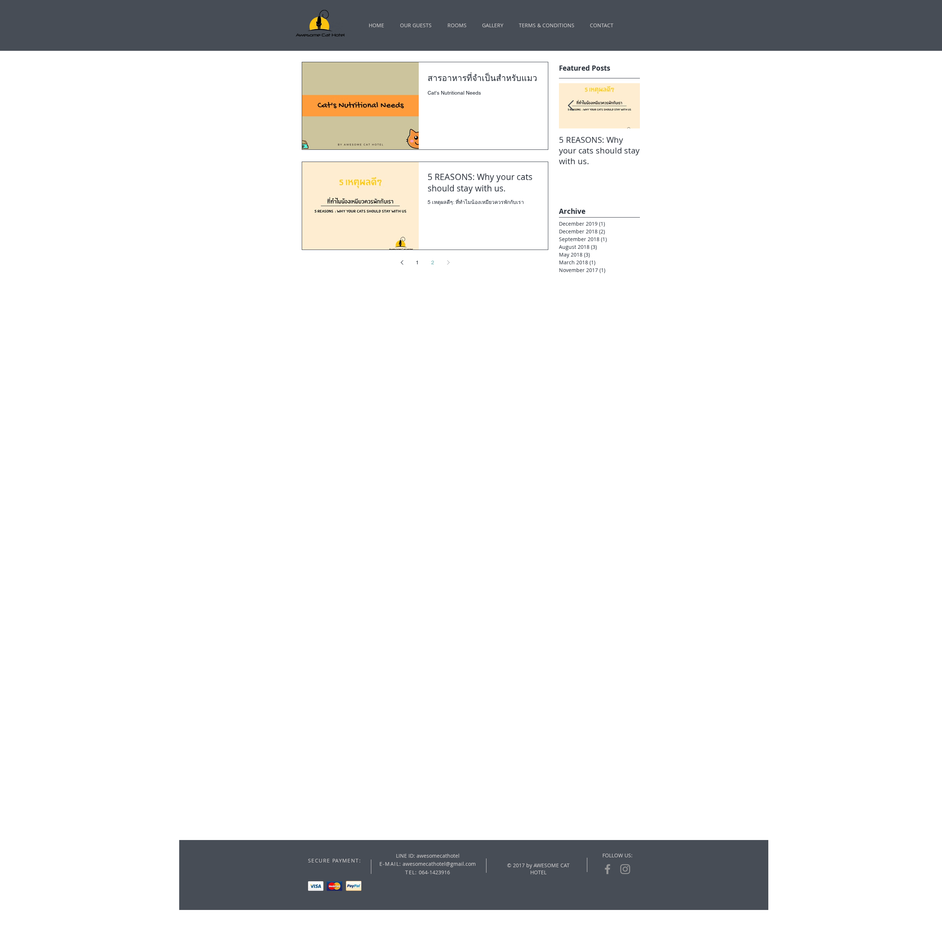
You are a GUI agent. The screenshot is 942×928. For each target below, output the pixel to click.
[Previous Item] (570, 106)
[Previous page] (401, 262)
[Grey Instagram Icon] (625, 869)
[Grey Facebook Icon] (607, 869)
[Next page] (448, 262)
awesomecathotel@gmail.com (439, 863)
